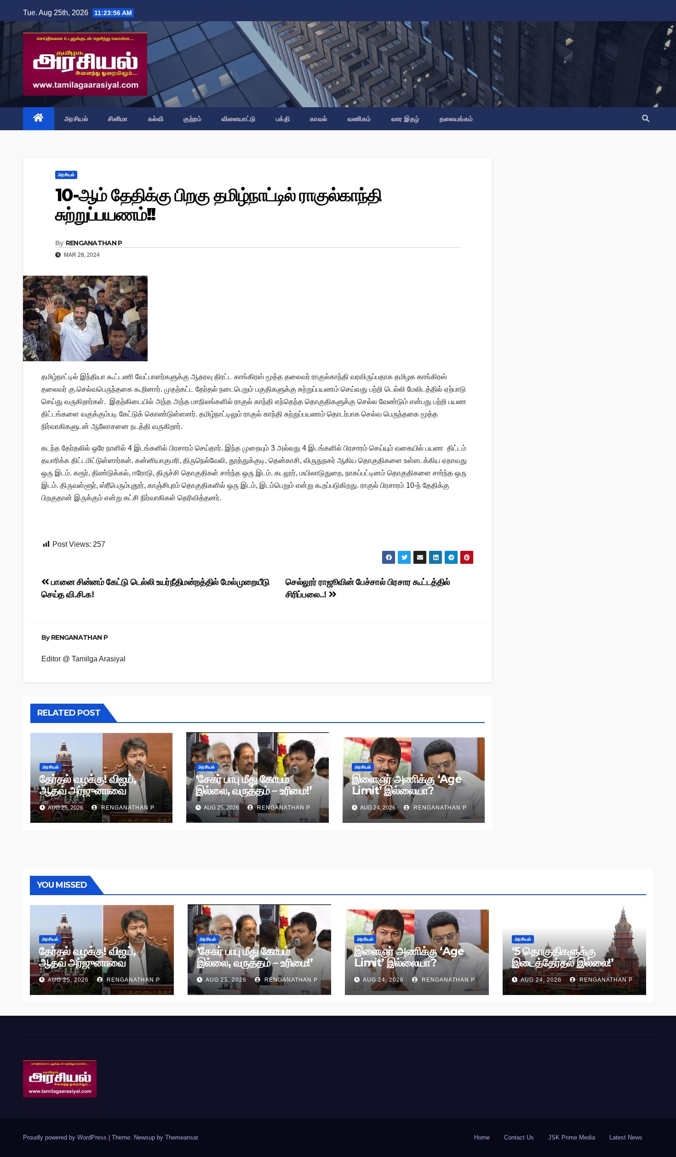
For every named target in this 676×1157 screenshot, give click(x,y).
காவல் (318, 119)
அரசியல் (76, 119)
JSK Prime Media (571, 1137)
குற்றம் (192, 119)
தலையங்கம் (456, 119)
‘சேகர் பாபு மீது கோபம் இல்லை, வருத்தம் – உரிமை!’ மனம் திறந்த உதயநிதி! (253, 790)
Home (482, 1137)
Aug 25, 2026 (68, 980)
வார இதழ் (405, 119)
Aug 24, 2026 (383, 980)
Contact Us (519, 1137)
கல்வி (156, 119)
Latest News (625, 1137)
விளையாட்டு (239, 119)
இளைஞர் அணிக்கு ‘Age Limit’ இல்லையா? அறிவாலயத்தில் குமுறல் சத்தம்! (407, 796)
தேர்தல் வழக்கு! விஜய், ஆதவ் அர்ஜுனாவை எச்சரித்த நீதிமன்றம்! (88, 790)
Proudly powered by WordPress (66, 1137)
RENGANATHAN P (94, 243)
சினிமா (118, 119)
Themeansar (181, 1137)
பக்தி (283, 119)
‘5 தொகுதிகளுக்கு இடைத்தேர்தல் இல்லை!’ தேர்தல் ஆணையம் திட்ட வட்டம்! (564, 968)
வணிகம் (359, 119)
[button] (645, 118)
